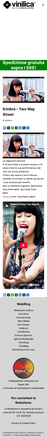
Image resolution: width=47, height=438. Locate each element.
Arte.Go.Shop (23, 317)
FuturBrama (23, 331)
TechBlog (23, 346)
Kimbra (7, 196)
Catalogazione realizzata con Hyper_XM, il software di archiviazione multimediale (23, 384)
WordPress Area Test (23, 349)
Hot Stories (23, 324)
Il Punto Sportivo (23, 335)
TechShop (23, 342)
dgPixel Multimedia (23, 339)
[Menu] (43, 5)
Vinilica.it (23, 328)
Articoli (8, 120)
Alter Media (24, 321)
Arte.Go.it (23, 314)
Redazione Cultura (23, 310)
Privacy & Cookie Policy (23, 423)
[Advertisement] (23, 34)
